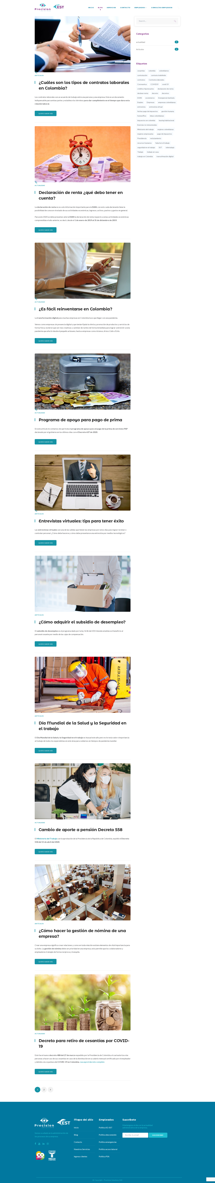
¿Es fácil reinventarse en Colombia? (75, 309)
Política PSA (104, 1156)
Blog (76, 1135)
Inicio (76, 1127)
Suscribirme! (158, 1135)
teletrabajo (170, 147)
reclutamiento (155, 138)
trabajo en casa (153, 152)
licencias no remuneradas (147, 125)
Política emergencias (108, 1142)
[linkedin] (43, 1143)
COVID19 (154, 84)
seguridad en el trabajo (146, 147)
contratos (141, 80)
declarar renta (142, 93)
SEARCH (175, 21)
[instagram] (48, 1143)
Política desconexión (107, 1135)
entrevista (141, 107)
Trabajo (140, 152)
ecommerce (150, 98)
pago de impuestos (164, 134)
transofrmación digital (165, 156)
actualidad (40, 185)
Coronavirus (142, 84)
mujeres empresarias (145, 134)
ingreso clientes (80, 1156)
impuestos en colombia (146, 120)
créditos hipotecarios (145, 89)
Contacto (78, 1142)
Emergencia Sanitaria (166, 98)
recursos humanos (144, 143)
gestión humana (167, 111)
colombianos (164, 71)
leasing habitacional (166, 120)
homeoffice (141, 116)
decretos (165, 93)
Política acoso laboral (108, 1149)
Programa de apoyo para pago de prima (80, 419)
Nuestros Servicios (82, 1149)
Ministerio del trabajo (145, 129)
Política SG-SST (105, 1127)
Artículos (39, 75)
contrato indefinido (158, 75)
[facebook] (35, 1143)
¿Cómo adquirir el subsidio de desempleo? (82, 622)
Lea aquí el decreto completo (92, 1062)
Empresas (150, 102)
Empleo (140, 102)
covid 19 (165, 84)
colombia (152, 71)
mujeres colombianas (166, 129)
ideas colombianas (157, 116)
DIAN (139, 98)
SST (160, 147)
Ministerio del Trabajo (47, 838)
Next (50, 1089)
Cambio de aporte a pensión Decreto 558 (80, 829)
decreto (155, 93)
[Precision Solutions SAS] (49, 7)
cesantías (141, 71)
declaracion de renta (165, 89)
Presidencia (141, 138)
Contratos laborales (156, 80)
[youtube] (39, 1143)
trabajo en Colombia (145, 156)
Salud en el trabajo (162, 143)
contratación (142, 75)
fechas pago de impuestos (147, 111)
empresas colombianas (167, 102)
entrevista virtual (155, 107)
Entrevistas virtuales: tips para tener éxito (81, 521)
